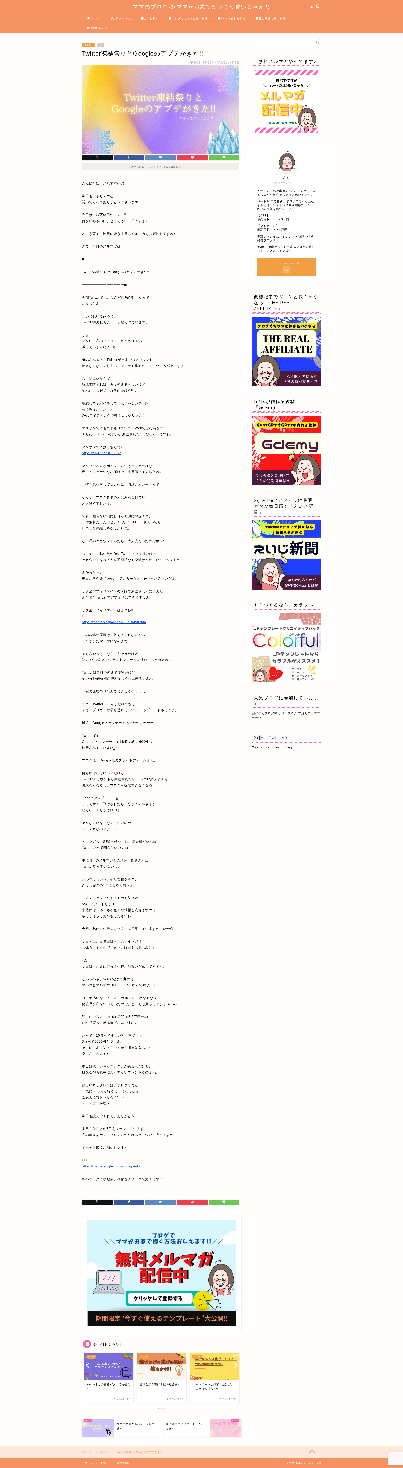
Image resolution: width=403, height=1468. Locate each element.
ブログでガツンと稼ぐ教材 (189, 18)
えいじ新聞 (151, 18)
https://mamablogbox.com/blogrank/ (111, 1166)
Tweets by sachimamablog (272, 747)
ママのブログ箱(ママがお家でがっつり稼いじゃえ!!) (201, 6)
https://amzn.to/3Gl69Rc (101, 453)
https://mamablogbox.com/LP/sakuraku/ (114, 622)
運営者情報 (123, 1463)
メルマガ (88, 45)
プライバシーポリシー (97, 1463)
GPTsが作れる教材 (233, 18)
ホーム (95, 18)
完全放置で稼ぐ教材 (272, 18)
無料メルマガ (122, 18)
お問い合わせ (99, 28)
